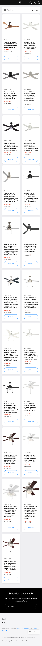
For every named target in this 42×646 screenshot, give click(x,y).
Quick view (11, 58)
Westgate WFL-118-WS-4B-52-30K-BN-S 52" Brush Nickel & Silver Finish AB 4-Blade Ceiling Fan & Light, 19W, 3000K (30, 96)
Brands (4, 619)
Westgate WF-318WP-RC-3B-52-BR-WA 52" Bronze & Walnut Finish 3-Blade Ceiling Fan (10, 44)
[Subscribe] (35, 606)
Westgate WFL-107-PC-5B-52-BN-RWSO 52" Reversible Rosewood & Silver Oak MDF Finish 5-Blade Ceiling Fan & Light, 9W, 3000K (10, 459)
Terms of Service (16, 641)
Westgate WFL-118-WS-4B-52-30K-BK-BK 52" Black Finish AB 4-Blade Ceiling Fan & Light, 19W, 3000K (10, 95)
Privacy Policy (6, 641)
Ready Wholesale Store (22, 628)
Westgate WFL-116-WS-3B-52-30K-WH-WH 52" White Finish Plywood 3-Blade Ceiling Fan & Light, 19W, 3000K (31, 147)
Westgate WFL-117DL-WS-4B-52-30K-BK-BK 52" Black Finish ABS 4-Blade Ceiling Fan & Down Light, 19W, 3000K (11, 147)
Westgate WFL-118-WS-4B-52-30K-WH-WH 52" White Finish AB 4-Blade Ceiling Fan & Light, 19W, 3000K (30, 45)
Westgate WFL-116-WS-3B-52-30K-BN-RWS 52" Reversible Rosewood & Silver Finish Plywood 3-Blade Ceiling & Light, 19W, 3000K (11, 197)
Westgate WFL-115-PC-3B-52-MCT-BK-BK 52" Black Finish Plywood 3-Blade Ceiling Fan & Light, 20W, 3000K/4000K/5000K (31, 197)
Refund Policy (26, 641)
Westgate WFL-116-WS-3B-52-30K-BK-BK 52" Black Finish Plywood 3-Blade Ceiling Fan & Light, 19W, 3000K (30, 248)
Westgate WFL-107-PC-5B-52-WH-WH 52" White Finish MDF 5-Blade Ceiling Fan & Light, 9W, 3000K (30, 459)
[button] (3, 2)
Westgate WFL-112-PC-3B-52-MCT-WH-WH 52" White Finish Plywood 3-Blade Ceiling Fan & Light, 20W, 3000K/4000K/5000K (31, 355)
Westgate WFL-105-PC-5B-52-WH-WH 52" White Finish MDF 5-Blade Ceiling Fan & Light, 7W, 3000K (30, 407)
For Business (6, 623)
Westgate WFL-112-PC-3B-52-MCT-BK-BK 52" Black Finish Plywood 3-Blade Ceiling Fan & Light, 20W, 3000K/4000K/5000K (11, 408)
